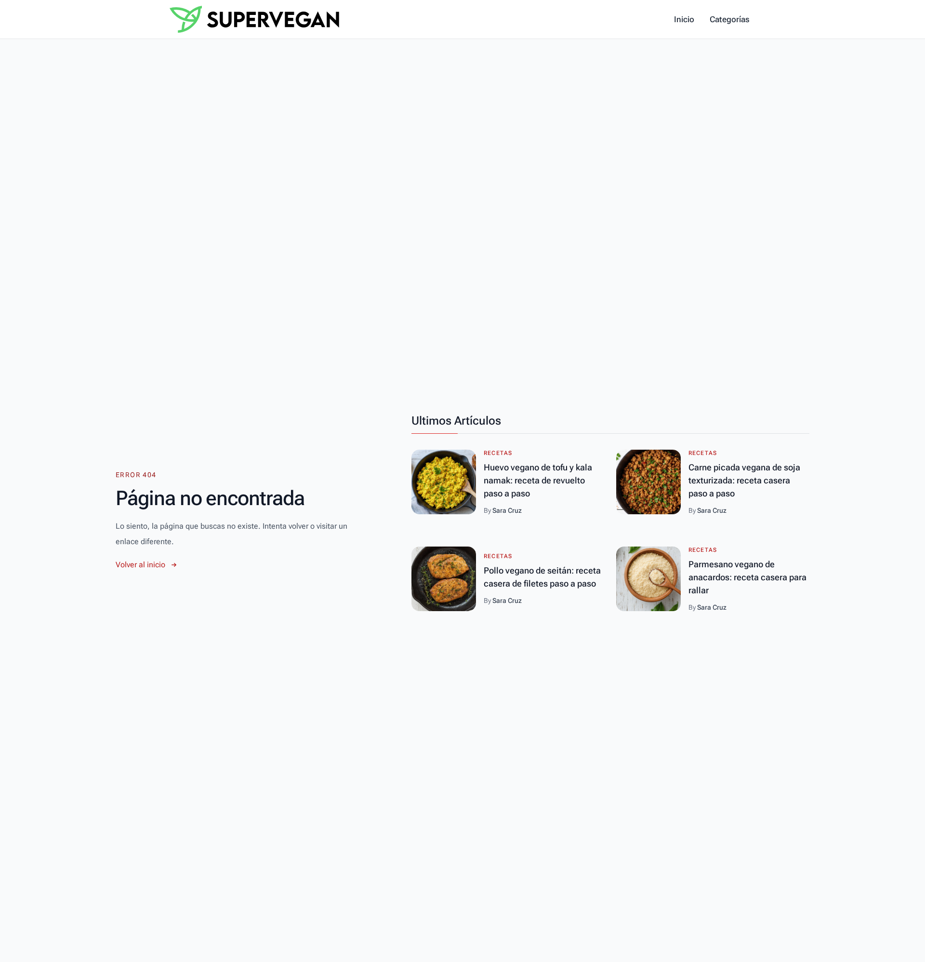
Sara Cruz (507, 510)
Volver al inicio (140, 564)
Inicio (684, 19)
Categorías (730, 19)
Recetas (498, 453)
